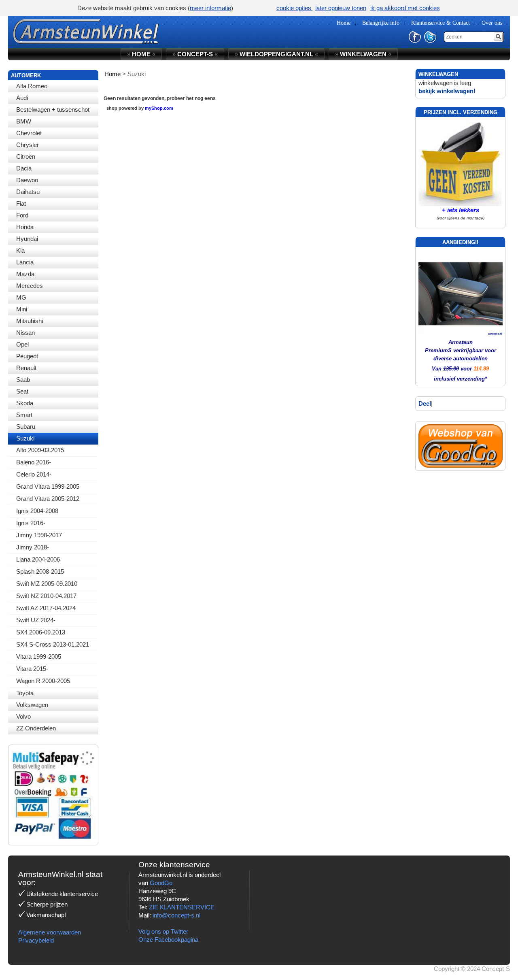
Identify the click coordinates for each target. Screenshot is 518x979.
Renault (26, 367)
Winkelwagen (363, 54)
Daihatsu (28, 191)
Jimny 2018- (32, 547)
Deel (424, 403)
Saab (23, 379)
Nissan (25, 332)
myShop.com (159, 108)
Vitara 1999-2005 (38, 656)
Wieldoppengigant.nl (276, 54)
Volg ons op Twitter (163, 931)
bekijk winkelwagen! (447, 90)
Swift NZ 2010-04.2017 (46, 595)
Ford (22, 215)
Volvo (23, 716)
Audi (22, 97)
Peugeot (27, 356)
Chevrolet (29, 133)
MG (21, 297)
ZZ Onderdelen (36, 728)
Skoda (24, 403)
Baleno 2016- (33, 462)
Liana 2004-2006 (38, 559)
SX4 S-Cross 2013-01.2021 (52, 644)
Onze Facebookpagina (168, 939)
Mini (21, 309)
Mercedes (29, 285)
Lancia (25, 262)
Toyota (25, 693)
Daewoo (27, 180)
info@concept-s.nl (176, 915)
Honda (25, 226)
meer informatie (210, 7)
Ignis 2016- (30, 522)
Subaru (25, 426)
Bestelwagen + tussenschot (52, 109)
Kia (20, 250)
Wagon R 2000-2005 (43, 680)
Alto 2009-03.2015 (40, 450)
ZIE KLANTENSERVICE (181, 907)
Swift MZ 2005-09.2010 (46, 583)
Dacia (24, 168)
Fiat (21, 203)
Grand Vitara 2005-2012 (47, 498)
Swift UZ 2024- (35, 620)
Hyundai (27, 238)
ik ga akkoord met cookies (405, 7)
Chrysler (27, 144)
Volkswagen (32, 704)
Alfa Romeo (31, 86)
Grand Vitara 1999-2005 (47, 486)
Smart (24, 414)
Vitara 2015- (32, 668)
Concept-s (195, 54)
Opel (22, 344)
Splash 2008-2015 (40, 571)
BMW (23, 121)
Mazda (25, 273)
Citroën (25, 156)
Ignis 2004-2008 (37, 510)
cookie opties (294, 7)
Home (141, 54)
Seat (22, 391)
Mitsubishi (29, 320)
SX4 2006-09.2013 (40, 632)
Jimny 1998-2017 (39, 535)
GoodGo (161, 882)
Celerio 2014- (33, 474)
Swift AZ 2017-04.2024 (46, 607)
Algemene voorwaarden (49, 932)
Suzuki (25, 438)
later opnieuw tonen (340, 7)
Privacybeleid (36, 940)
